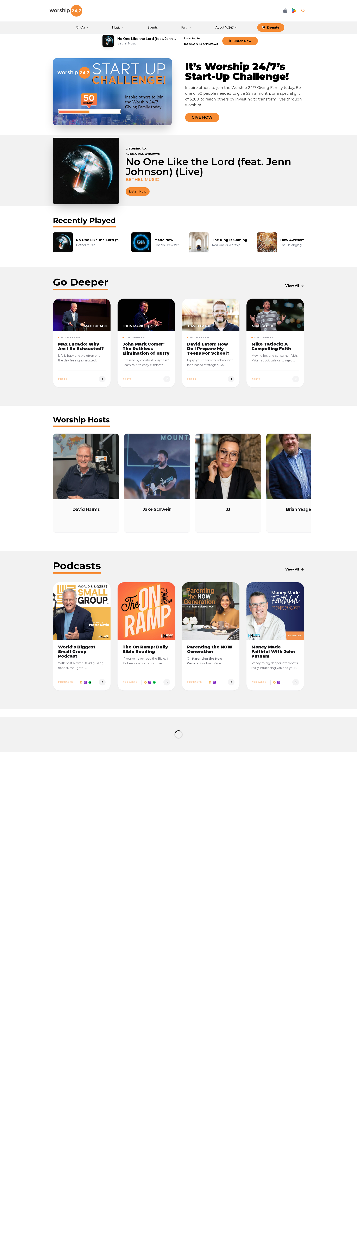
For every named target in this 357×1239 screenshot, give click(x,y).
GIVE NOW (202, 117)
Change (211, 38)
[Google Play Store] (294, 10)
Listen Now (242, 41)
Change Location (162, 148)
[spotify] (89, 682)
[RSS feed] (81, 682)
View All (292, 286)
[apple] (85, 682)
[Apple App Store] (285, 10)
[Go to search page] (303, 11)
